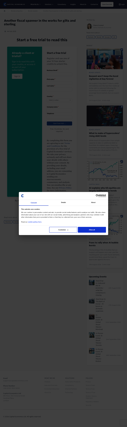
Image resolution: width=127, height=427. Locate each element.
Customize (62, 230)
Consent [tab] (34, 202)
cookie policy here (34, 222)
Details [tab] (63, 202)
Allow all (92, 230)
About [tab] (93, 202)
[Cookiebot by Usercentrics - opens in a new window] (97, 195)
